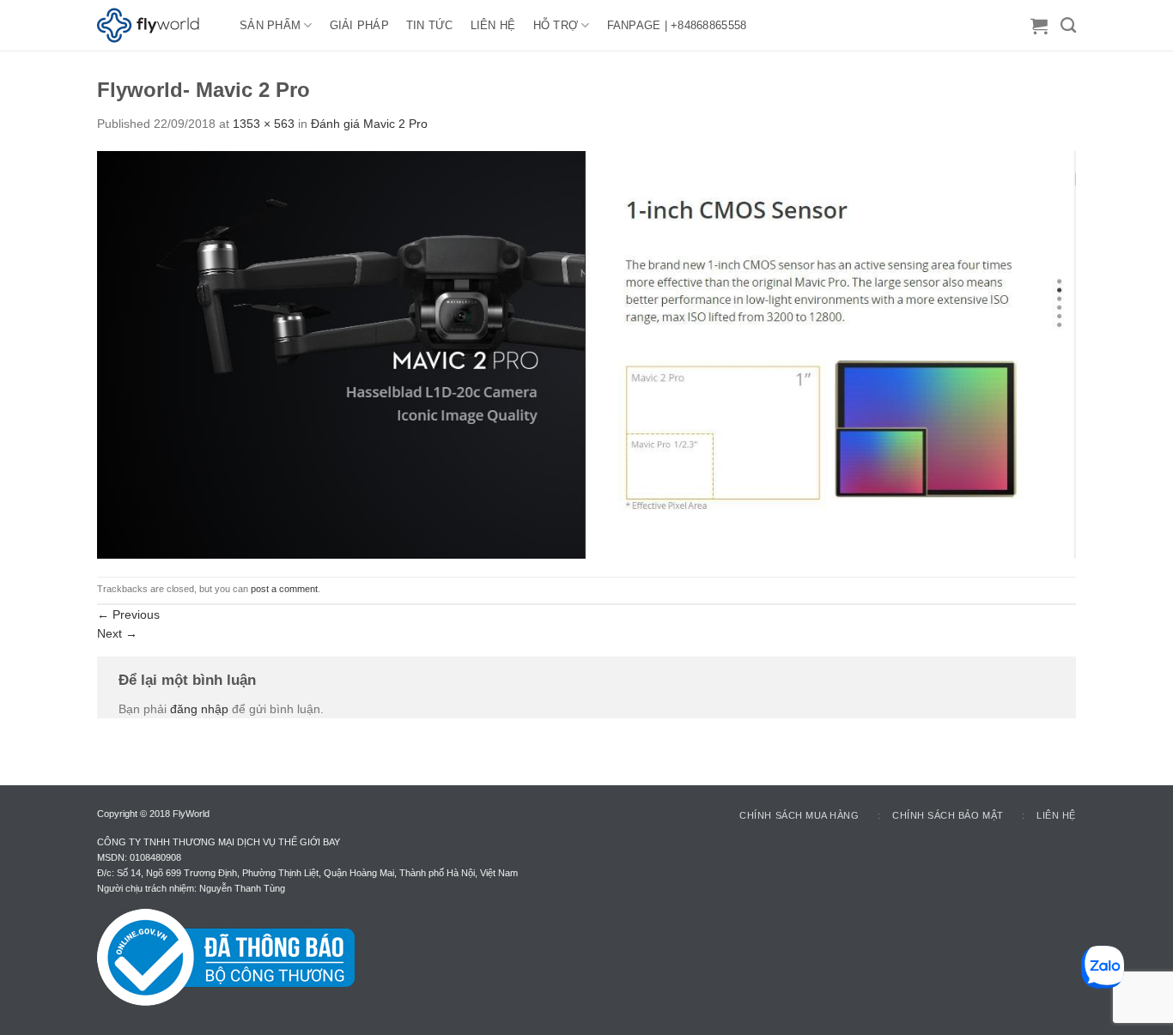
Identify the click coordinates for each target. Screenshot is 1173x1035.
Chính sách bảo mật (948, 815)
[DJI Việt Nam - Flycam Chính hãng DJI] (155, 25)
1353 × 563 (264, 123)
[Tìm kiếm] (1068, 26)
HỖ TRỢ (556, 25)
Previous (128, 614)
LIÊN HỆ (493, 25)
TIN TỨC (429, 25)
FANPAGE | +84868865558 (677, 25)
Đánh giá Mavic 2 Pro (369, 123)
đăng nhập (199, 709)
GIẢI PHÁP (359, 25)
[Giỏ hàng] (1039, 26)
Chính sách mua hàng (799, 815)
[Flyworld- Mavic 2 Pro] (586, 353)
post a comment (284, 589)
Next (117, 633)
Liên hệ (1056, 815)
